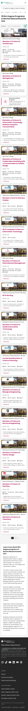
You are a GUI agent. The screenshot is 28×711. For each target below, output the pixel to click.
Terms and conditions (6, 707)
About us (3, 674)
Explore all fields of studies (8, 689)
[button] (14, 26)
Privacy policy (15, 707)
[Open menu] (25, 2)
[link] (18, 538)
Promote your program (7, 677)
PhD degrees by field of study (8, 698)
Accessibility (22, 707)
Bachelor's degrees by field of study (10, 695)
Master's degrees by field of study (9, 692)
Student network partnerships (8, 680)
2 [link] (15, 538)
